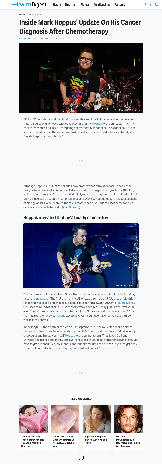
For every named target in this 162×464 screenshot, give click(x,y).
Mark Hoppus (70, 119)
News (22, 14)
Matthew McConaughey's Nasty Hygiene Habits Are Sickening (128, 441)
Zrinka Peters (29, 39)
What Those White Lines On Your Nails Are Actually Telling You (63, 441)
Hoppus (97, 123)
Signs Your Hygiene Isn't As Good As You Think (95, 440)
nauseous (42, 298)
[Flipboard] (151, 5)
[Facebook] (145, 5)
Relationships (101, 4)
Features (119, 4)
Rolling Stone (125, 302)
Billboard (73, 207)
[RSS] (156, 5)
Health (57, 4)
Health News (36, 14)
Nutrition (70, 4)
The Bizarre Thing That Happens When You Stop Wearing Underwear (32, 441)
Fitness (85, 4)
